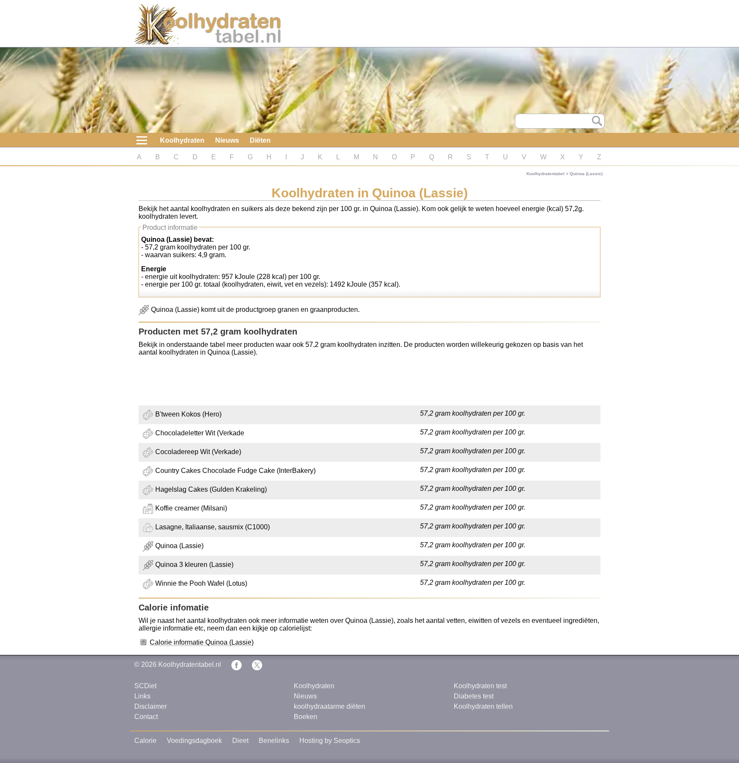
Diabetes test (474, 696)
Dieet (240, 740)
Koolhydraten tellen (483, 706)
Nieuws (227, 140)
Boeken (305, 716)
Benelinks (274, 740)
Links (142, 696)
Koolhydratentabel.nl (189, 664)
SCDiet (145, 686)
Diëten (260, 140)
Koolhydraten (182, 140)
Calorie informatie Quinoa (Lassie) (202, 642)
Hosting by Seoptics (329, 740)
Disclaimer (150, 706)
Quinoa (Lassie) (586, 173)
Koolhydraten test (480, 686)
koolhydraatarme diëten (329, 706)
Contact (146, 716)
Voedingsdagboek (194, 740)
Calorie (145, 740)
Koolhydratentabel (545, 173)
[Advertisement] (369, 382)
